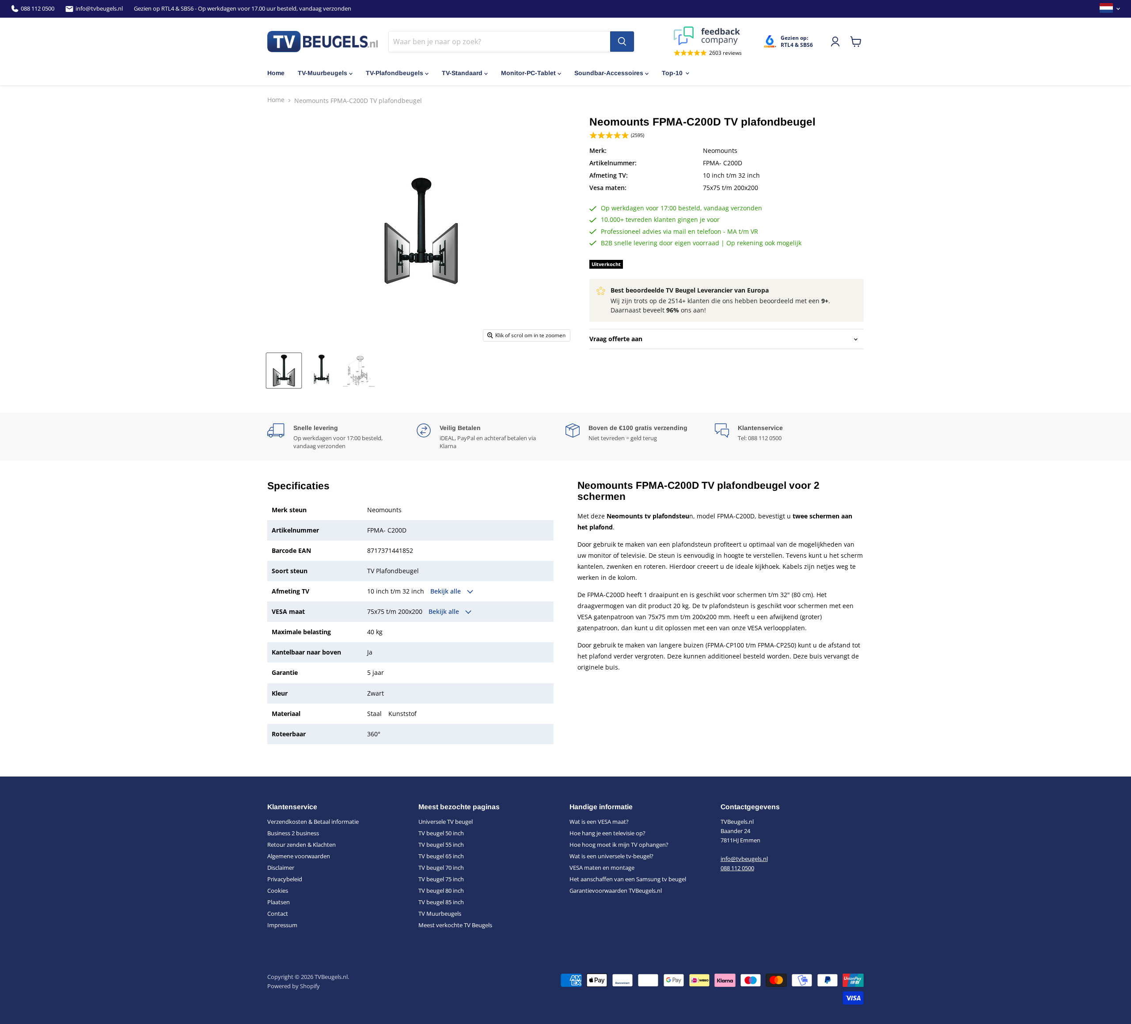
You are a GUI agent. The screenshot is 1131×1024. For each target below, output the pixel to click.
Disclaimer (280, 868)
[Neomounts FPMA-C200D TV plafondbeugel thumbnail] (283, 370)
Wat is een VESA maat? (599, 822)
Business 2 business (293, 833)
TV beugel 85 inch (441, 902)
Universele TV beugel (445, 822)
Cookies (277, 891)
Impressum (282, 925)
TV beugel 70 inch (441, 868)
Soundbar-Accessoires (608, 72)
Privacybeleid (284, 879)
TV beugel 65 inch (441, 856)
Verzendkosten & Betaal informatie (313, 822)
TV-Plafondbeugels (394, 72)
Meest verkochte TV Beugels (455, 925)
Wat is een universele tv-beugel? (611, 856)
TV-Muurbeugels (322, 72)
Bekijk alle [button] (446, 591)
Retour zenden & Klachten (301, 845)
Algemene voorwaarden (298, 856)
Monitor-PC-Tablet (528, 72)
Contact (277, 913)
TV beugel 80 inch (441, 891)
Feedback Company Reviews (708, 36)
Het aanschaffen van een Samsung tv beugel (627, 879)
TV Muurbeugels (439, 913)
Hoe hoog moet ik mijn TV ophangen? (618, 845)
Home (276, 72)
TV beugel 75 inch (441, 879)
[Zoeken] (622, 41)
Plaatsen (278, 902)
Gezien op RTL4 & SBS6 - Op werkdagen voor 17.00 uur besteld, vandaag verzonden (242, 8)
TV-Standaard (462, 72)
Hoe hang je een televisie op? (607, 833)
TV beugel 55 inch (441, 845)
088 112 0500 (37, 8)
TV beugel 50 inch (441, 833)
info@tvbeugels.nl (99, 8)
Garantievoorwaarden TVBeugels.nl (615, 891)
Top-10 (672, 72)
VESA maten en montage (601, 868)
